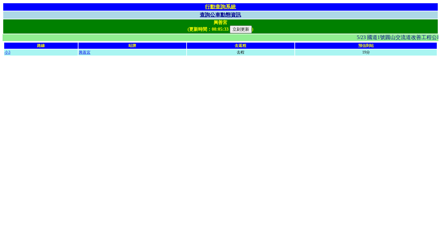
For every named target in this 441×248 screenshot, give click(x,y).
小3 (7, 52)
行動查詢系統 (220, 6)
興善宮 (84, 52)
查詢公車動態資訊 (220, 14)
